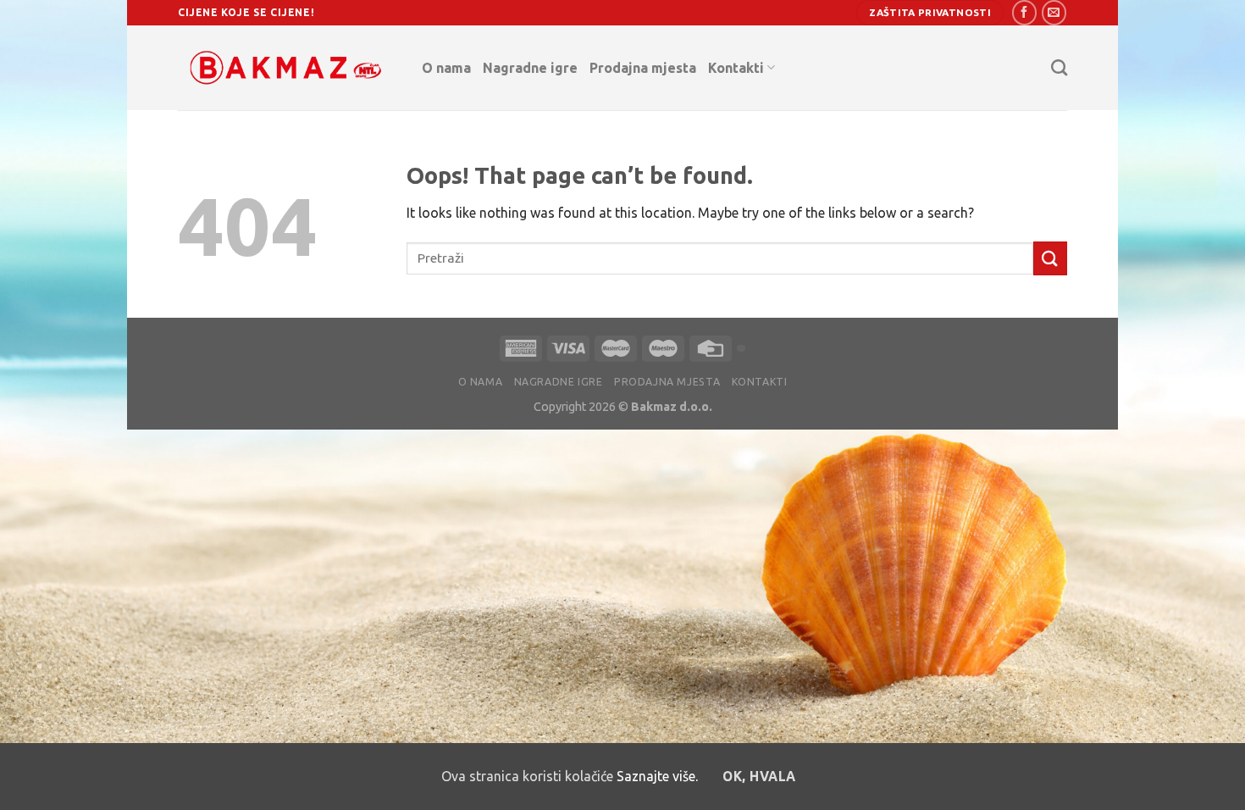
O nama (446, 67)
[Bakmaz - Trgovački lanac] (287, 67)
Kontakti (736, 67)
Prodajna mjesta (642, 67)
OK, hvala (758, 776)
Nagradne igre (530, 67)
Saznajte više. (657, 776)
